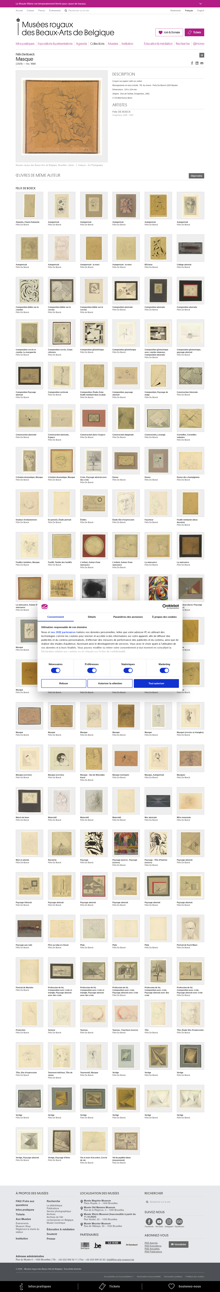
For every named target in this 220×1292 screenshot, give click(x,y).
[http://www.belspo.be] (85, 1246)
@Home (198, 43)
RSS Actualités (152, 1248)
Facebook (149, 1226)
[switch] (91, 670)
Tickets (197, 32)
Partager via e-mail (201, 63)
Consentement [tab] (55, 616)
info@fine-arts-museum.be (120, 1259)
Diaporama (196, 176)
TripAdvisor (179, 1226)
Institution (127, 43)
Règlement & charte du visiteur (27, 1230)
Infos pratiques (25, 43)
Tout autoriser (156, 683)
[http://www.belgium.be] (98, 1246)
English (200, 10)
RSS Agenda (151, 1242)
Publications (53, 1208)
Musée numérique (56, 1222)
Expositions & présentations (55, 43)
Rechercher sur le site (65, 10)
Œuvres (201, 55)
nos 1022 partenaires (63, 632)
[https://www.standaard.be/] (132, 1245)
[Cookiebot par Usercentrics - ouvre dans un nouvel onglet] (165, 606)
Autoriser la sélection (110, 683)
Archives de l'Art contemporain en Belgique (60, 1218)
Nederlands (175, 10)
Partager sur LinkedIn (197, 63)
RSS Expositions (153, 1245)
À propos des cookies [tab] (164, 616)
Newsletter (180, 1244)
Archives (51, 1214)
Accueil (19, 10)
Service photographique (59, 1211)
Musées (113, 43)
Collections (97, 43)
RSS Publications (153, 1251)
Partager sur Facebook (192, 63)
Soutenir (52, 1234)
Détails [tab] (92, 616)
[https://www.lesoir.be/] (113, 1242)
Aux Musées (23, 1219)
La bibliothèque (54, 1205)
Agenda (81, 43)
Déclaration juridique (173, 1276)
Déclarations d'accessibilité (149, 1276)
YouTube (159, 1226)
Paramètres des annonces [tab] (128, 616)
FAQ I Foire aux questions (25, 1203)
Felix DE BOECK (122, 113)
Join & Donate (172, 32)
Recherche (183, 43)
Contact (30, 10)
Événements (55, 10)
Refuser (63, 683)
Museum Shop (23, 1226)
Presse (41, 10)
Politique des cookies (195, 1276)
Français (189, 10)
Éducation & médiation (158, 43)
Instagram (169, 1226)
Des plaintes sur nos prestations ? (119, 1276)
